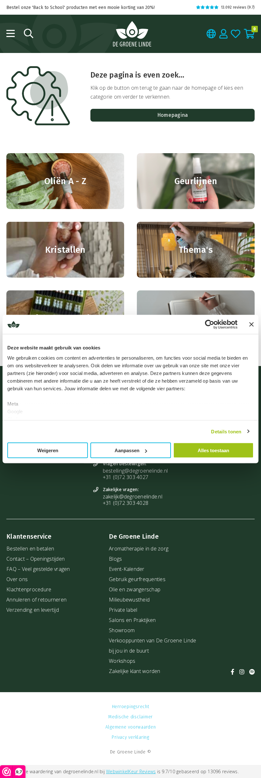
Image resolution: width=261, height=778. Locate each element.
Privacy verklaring (130, 737)
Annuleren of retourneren (36, 599)
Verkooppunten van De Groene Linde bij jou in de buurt (152, 645)
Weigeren (47, 450)
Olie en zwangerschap (134, 589)
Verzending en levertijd (32, 609)
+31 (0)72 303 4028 (126, 502)
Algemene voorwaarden (130, 727)
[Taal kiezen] (211, 34)
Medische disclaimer (130, 717)
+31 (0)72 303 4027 (126, 477)
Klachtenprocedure (28, 589)
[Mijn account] (223, 34)
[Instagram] (241, 672)
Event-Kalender (127, 568)
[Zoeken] (28, 33)
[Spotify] (252, 672)
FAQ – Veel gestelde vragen (38, 568)
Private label (123, 609)
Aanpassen (127, 450)
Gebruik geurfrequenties (137, 579)
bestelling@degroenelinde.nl (135, 470)
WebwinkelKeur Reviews (131, 771)
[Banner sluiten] (251, 324)
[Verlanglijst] (236, 34)
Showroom (122, 630)
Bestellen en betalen (30, 548)
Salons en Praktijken (132, 620)
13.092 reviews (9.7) (238, 7)
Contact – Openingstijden (35, 558)
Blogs (115, 558)
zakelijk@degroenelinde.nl (132, 496)
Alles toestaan (213, 450)
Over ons (17, 579)
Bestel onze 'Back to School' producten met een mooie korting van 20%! (80, 7)
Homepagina (172, 115)
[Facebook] (232, 672)
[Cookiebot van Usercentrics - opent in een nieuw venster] (209, 324)
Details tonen (226, 431)
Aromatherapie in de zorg (138, 548)
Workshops (122, 660)
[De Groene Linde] (132, 34)
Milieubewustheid (129, 599)
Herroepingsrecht (130, 706)
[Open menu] (10, 33)
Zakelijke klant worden (134, 671)
